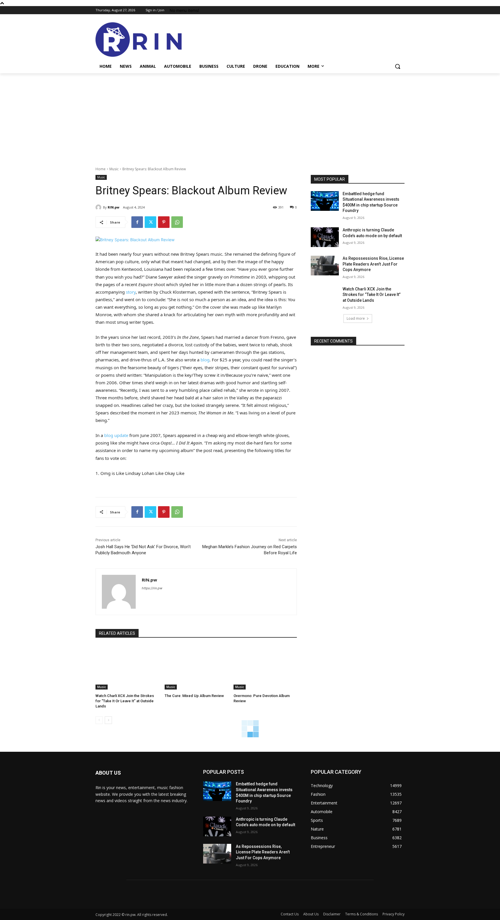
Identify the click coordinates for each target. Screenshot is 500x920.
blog (205, 360)
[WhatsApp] (177, 222)
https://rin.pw (152, 588)
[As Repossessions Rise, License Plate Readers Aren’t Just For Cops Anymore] (325, 265)
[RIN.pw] (99, 207)
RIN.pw (113, 207)
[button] (398, 66)
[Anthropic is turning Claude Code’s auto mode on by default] (325, 237)
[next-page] (108, 720)
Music (114, 169)
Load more (356, 318)
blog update (116, 435)
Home (100, 169)
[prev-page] (99, 720)
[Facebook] (137, 222)
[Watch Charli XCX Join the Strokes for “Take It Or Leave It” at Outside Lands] (127, 667)
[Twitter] (150, 222)
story (131, 292)
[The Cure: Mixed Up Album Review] (196, 667)
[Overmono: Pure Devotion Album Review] (265, 667)
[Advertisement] (250, 116)
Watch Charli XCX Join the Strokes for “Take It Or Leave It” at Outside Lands (124, 701)
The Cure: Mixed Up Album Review (194, 696)
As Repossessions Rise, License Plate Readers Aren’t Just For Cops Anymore (373, 264)
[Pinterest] (164, 222)
